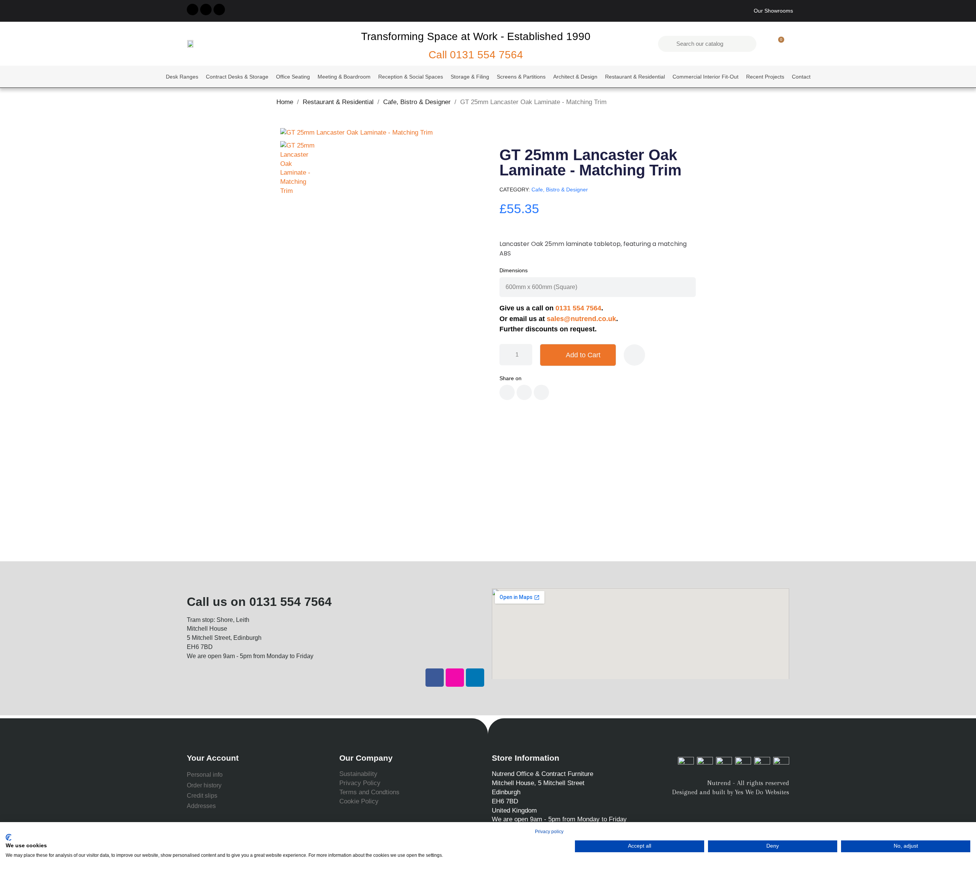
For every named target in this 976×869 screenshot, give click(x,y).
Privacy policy (549, 831)
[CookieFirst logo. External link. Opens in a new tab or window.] (8, 837)
